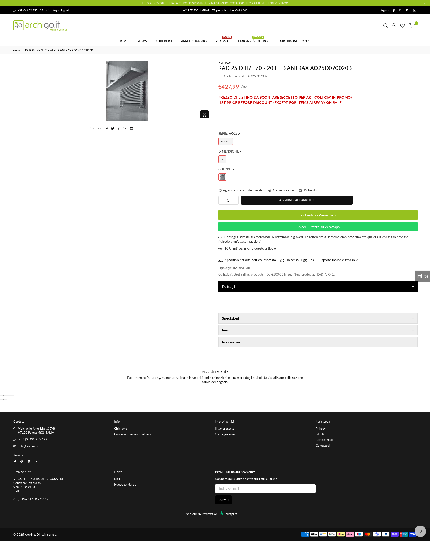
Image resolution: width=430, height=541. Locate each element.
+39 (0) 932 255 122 (30, 10)
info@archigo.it (59, 10)
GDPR (320, 434)
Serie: (229, 133)
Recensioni (231, 342)
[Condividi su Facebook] (107, 128)
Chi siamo (120, 428)
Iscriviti (223, 499)
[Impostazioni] (394, 25)
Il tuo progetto (224, 428)
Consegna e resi (283, 190)
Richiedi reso (324, 439)
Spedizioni (230, 318)
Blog (117, 479)
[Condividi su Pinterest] (119, 128)
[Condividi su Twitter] (112, 128)
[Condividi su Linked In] (125, 128)
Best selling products (249, 274)
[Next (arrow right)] (5, 399)
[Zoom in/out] (12, 395)
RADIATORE (326, 274)
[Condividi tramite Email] (131, 128)
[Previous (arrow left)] (2, 399)
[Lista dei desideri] (402, 25)
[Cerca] (385, 25)
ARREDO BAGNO (194, 41)
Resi (225, 330)
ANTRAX (224, 63)
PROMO (223, 40)
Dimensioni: (229, 151)
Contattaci (323, 445)
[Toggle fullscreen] (9, 395)
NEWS (142, 41)
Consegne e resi (225, 434)
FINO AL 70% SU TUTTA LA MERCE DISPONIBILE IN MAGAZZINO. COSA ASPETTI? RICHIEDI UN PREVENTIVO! (215, 3)
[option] (127, 91)
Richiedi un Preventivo (318, 215)
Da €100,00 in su (278, 274)
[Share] (5, 395)
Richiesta (310, 190)
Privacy (321, 428)
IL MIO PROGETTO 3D (293, 41)
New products (304, 274)
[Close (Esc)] (2, 395)
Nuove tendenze (125, 484)
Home (123, 41)
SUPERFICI (164, 41)
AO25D (225, 141)
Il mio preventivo (252, 40)
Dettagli (228, 286)
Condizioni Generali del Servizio (135, 434)
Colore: (226, 169)
